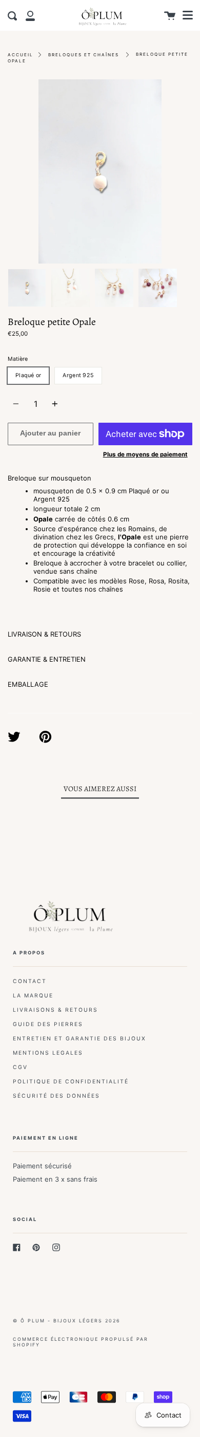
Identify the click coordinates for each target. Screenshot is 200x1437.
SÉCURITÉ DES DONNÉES (56, 1096)
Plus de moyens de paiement (145, 454)
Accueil (20, 54)
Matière (18, 359)
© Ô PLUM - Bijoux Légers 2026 (67, 1320)
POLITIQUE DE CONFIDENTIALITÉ (71, 1081)
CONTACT (30, 981)
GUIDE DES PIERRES (48, 1024)
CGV (20, 1067)
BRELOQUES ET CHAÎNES (83, 54)
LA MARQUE (33, 995)
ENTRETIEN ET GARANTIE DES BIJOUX (79, 1038)
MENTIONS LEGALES (48, 1053)
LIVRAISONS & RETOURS (55, 1010)
